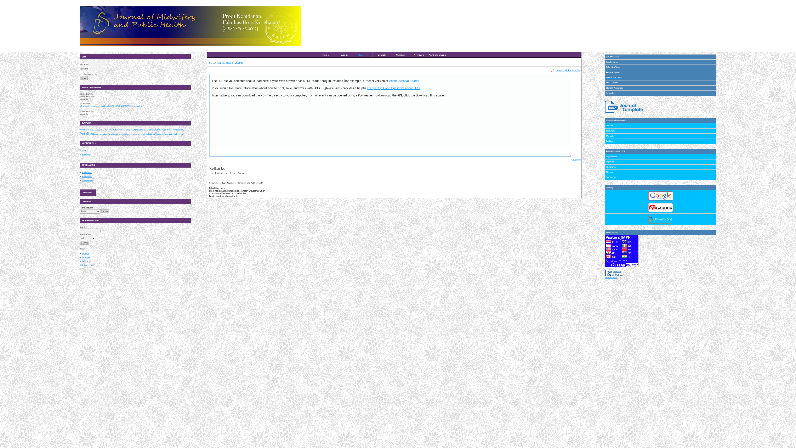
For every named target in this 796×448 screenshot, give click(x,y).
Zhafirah (239, 63)
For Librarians (87, 180)
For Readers (87, 173)
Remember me (90, 74)
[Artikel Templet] (624, 112)
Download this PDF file (568, 70)
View (84, 151)
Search (382, 55)
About (344, 55)
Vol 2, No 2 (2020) (225, 63)
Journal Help (88, 192)
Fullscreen (576, 160)
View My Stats (611, 277)
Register (363, 55)
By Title (85, 261)
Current (400, 55)
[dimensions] (660, 223)
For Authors (87, 176)
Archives (419, 55)
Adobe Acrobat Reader (404, 81)
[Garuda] (660, 212)
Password (84, 69)
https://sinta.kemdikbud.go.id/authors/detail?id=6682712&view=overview (111, 106)
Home (326, 55)
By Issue (85, 253)
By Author (86, 257)
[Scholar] (660, 200)
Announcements (438, 55)
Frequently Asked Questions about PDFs (393, 88)
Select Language (86, 208)
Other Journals (88, 265)
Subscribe (86, 155)
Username (84, 64)
